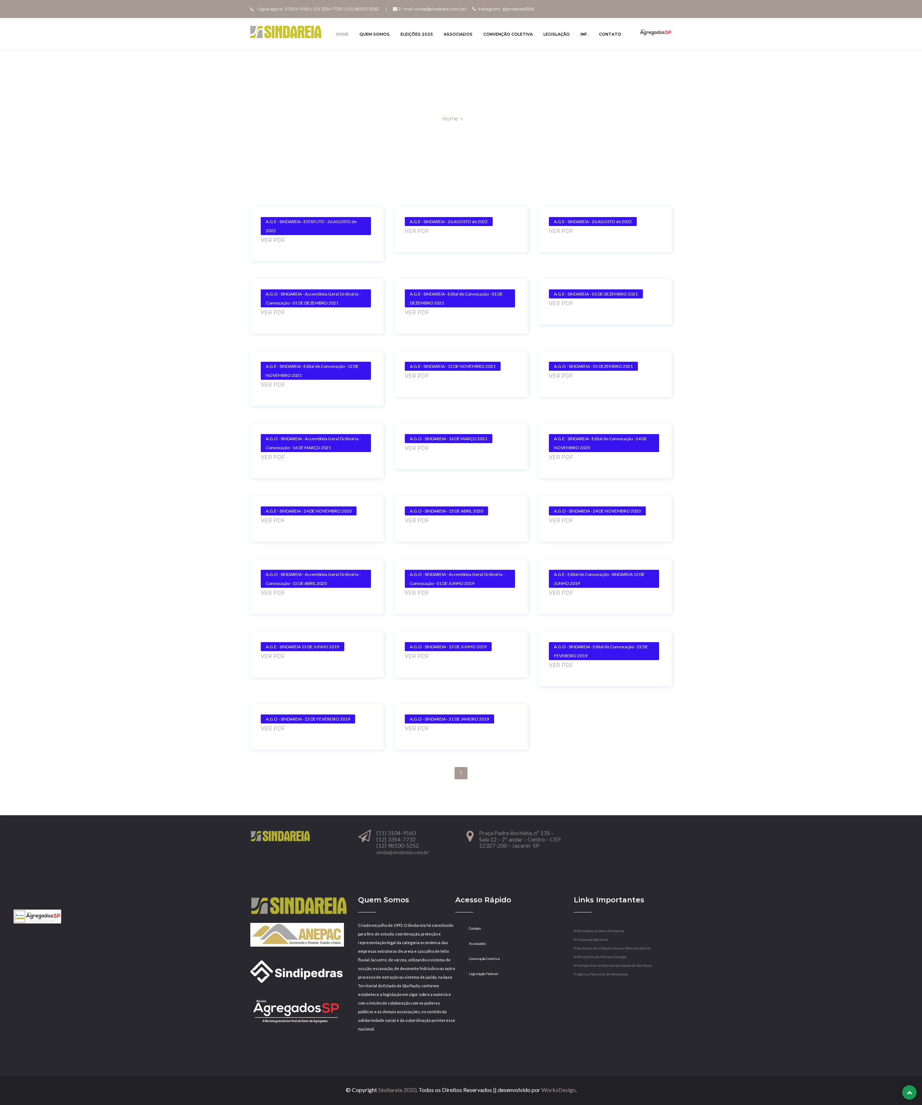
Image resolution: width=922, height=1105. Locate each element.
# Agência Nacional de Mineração (601, 974)
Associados (458, 34)
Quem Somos (374, 34)
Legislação (556, 34)
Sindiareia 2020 (397, 1089)
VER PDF (273, 240)
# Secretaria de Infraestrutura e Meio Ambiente (612, 948)
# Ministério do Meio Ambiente (599, 931)
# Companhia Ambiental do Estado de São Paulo (613, 966)
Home (342, 34)
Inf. (584, 34)
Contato (610, 34)
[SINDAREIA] (286, 31)
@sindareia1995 (518, 9)
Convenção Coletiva (508, 34)
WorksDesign (558, 1089)
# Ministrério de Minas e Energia (600, 957)
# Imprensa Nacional (591, 940)
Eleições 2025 (416, 34)
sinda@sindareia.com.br (440, 9)
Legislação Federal (476, 974)
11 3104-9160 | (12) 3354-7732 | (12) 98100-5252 (332, 9)
